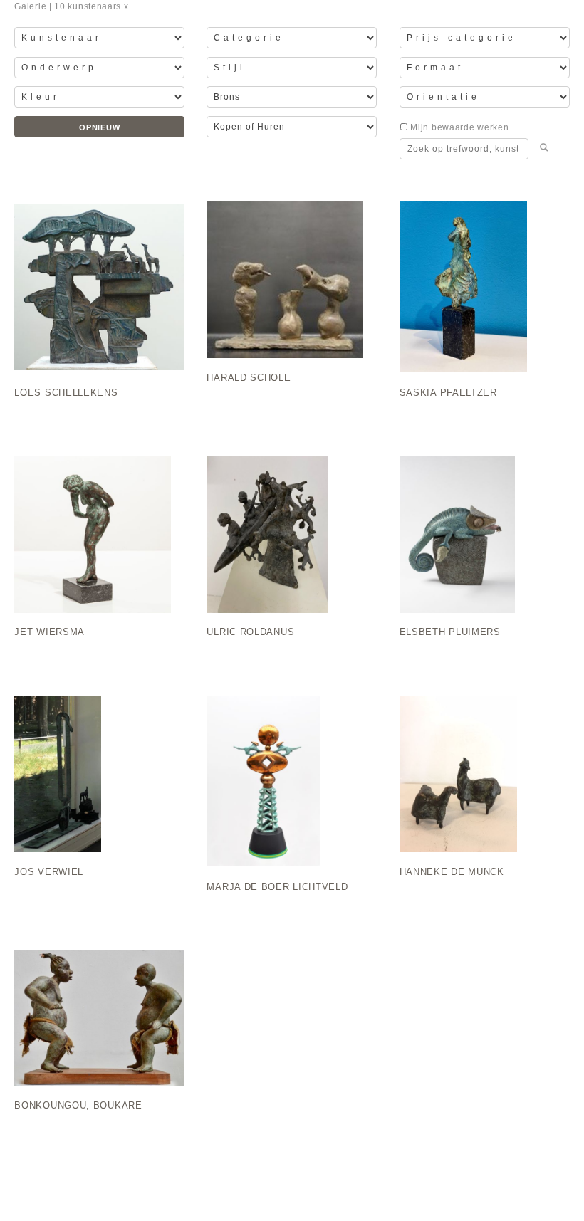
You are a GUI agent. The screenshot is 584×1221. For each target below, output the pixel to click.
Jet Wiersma (49, 632)
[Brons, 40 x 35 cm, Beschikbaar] (485, 540)
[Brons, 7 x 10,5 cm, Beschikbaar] (292, 285)
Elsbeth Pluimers (450, 632)
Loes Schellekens (66, 393)
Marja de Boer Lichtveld (277, 887)
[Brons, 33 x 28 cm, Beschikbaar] (292, 540)
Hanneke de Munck (452, 872)
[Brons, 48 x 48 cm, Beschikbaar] (99, 1024)
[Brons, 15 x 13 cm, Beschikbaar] (99, 540)
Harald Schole (249, 378)
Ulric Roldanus (250, 632)
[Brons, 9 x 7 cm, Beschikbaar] (485, 780)
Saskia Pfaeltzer (448, 393)
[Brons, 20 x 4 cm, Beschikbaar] (485, 286)
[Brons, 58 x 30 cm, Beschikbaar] (99, 286)
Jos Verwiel (48, 872)
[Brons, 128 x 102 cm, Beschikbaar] (99, 780)
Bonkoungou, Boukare (78, 1106)
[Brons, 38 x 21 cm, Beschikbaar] (292, 781)
